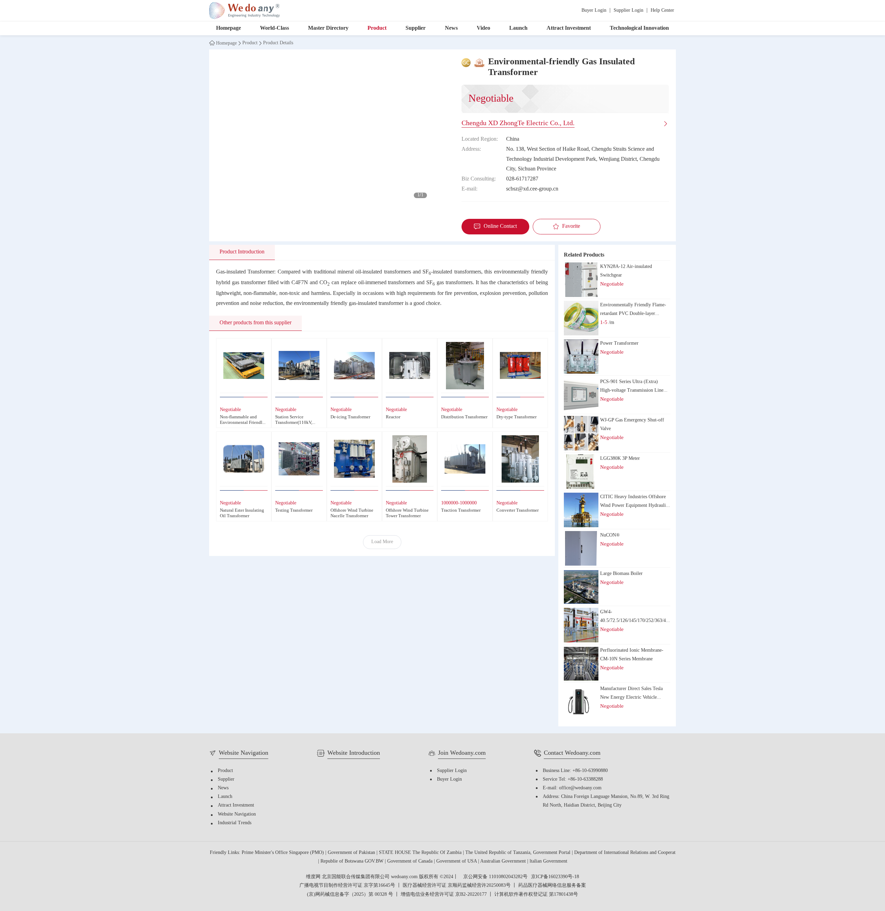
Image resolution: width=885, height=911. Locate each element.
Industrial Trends (234, 823)
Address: (471, 149)
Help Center (662, 10)
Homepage (228, 28)
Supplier (416, 28)
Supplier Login (628, 10)
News (451, 28)
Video (483, 28)
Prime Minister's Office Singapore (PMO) (283, 852)
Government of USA (457, 861)
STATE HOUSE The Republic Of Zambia (421, 852)
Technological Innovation (639, 28)
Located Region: (480, 139)
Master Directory (328, 28)
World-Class (274, 28)
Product (376, 28)
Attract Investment (569, 28)
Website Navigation (237, 814)
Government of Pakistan (352, 852)
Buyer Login (593, 10)
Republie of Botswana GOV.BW (352, 861)
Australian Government (503, 861)
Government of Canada (410, 861)
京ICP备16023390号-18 (555, 877)
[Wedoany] (244, 10)
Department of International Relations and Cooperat (625, 852)
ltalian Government (548, 861)
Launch (518, 28)
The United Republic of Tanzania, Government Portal (518, 852)
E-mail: (469, 189)
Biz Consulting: (479, 179)
